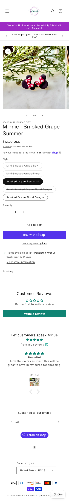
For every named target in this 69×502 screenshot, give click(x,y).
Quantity (7, 205)
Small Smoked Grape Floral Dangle (31, 190)
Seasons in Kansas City (28, 495)
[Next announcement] (62, 36)
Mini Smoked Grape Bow (24, 166)
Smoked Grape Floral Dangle (25, 197)
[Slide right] (42, 115)
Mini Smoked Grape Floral (25, 174)
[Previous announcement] (6, 36)
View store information (21, 261)
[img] (34, 339)
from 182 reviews (32, 344)
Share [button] (9, 271)
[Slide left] (27, 115)
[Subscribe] (58, 422)
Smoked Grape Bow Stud (22, 181)
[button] (7, 11)
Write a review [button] (34, 314)
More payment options (34, 243)
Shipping (7, 146)
